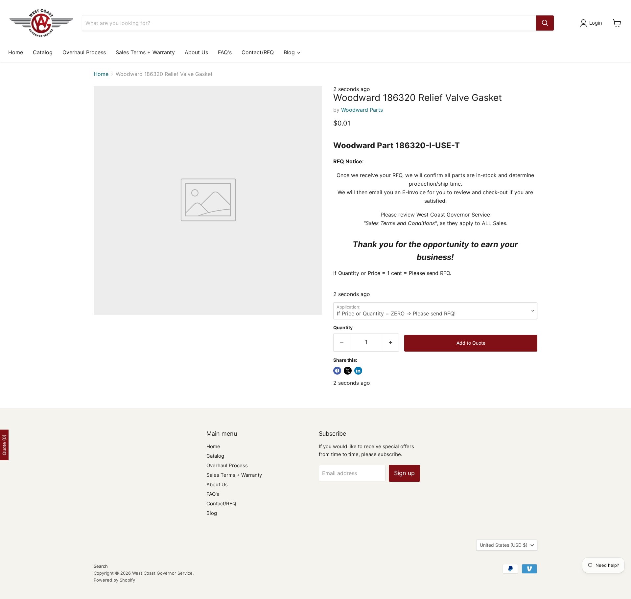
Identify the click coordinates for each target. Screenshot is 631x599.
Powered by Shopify (114, 580)
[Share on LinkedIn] (358, 371)
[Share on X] (348, 371)
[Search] (545, 23)
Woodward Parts (362, 109)
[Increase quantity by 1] (390, 343)
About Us (196, 52)
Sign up (404, 473)
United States (503, 545)
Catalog (43, 52)
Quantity (343, 327)
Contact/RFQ (258, 52)
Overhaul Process (84, 52)
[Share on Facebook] (337, 371)
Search (101, 566)
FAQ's (225, 52)
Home (15, 52)
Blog (290, 52)
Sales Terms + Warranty (145, 52)
